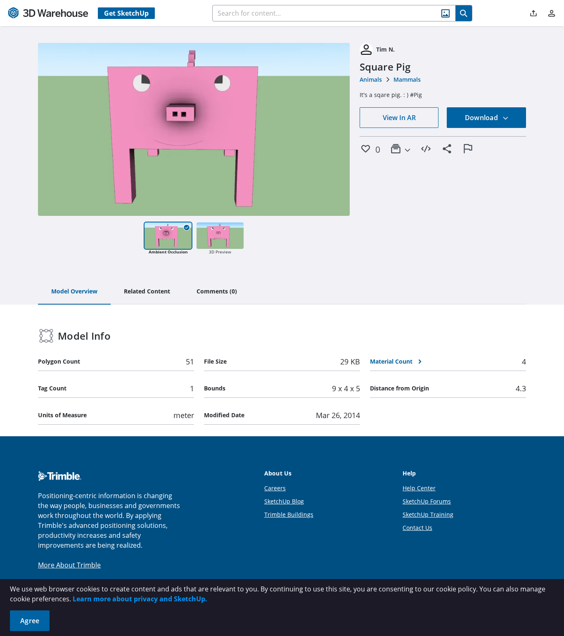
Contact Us (417, 528)
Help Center (419, 488)
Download (482, 117)
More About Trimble (69, 565)
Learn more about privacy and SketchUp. (140, 598)
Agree (29, 620)
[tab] (74, 292)
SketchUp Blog (284, 501)
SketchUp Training (428, 514)
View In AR (399, 117)
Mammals (407, 79)
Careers (275, 488)
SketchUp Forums (427, 501)
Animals (371, 79)
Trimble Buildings (288, 514)
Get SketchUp (126, 13)
